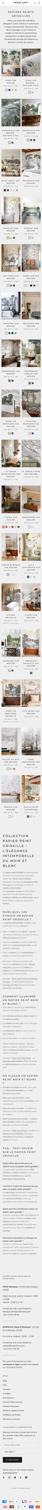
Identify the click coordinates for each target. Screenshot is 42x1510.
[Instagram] (9, 1477)
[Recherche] (35, 3)
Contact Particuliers (11, 1406)
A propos (6, 1393)
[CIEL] (17, 190)
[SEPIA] (15, 90)
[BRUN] (11, 285)
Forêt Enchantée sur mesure (31, 761)
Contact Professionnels (12, 1402)
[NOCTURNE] (31, 285)
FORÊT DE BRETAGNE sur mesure (11, 423)
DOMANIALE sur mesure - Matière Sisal (11, 133)
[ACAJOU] (12, 333)
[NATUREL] (12, 90)
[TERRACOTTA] (6, 527)
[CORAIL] (3, 527)
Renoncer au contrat (11, 1419)
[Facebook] (4, 1477)
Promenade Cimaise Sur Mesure (31, 373)
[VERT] (34, 285)
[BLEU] (9, 90)
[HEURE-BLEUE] (12, 381)
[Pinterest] (15, 1477)
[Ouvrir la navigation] (3, 3)
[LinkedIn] (26, 1477)
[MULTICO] (14, 769)
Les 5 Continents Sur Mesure (31, 567)
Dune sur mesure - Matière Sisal (31, 82)
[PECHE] (14, 190)
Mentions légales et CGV (13, 1410)
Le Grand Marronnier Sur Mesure (10, 473)
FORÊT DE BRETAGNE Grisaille (11, 713)
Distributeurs (8, 1398)
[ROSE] (37, 285)
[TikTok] (20, 1477)
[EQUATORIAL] (15, 527)
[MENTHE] (15, 333)
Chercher (6, 1389)
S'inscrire (12, 1460)
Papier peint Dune (19, 1130)
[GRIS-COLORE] (31, 577)
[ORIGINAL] (25, 285)
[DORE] (11, 238)
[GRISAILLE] (12, 143)
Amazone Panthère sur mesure (31, 423)
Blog (5, 1381)
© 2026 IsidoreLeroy (21, 1488)
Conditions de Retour (12, 1415)
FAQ (5, 1385)
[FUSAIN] (9, 381)
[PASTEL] (12, 816)
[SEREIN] (5, 190)
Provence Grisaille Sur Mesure (31, 663)
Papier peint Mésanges (21, 1058)
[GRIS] (6, 90)
